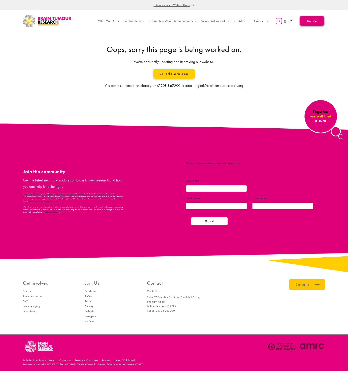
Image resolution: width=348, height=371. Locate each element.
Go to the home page (174, 73)
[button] (108, 21)
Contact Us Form (52, 212)
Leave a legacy (31, 306)
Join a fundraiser (32, 296)
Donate (27, 291)
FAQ (25, 301)
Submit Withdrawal (124, 360)
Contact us (65, 360)
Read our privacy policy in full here (43, 201)
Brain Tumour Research (45, 360)
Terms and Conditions (86, 360)
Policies (106, 360)
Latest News (30, 311)
